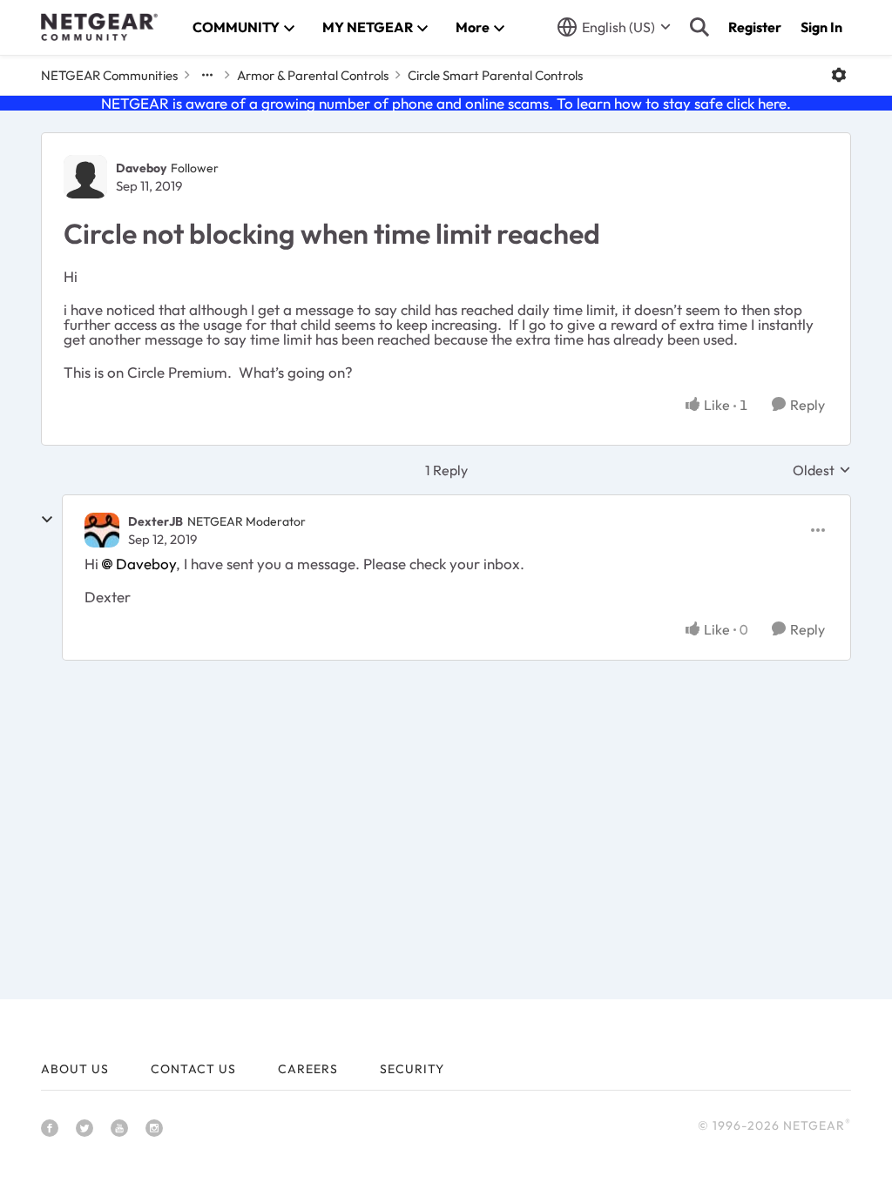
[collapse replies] (47, 519)
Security (412, 1069)
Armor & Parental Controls (313, 75)
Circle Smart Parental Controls (495, 75)
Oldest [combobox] (822, 470)
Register (754, 27)
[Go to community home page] (99, 27)
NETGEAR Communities (109, 75)
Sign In (821, 27)
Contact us (193, 1069)
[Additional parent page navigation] (207, 75)
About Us (75, 1069)
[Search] (699, 27)
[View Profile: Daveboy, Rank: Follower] (85, 176)
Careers (308, 1069)
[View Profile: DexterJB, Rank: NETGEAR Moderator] (101, 530)
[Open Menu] (839, 75)
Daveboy (141, 168)
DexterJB (155, 521)
